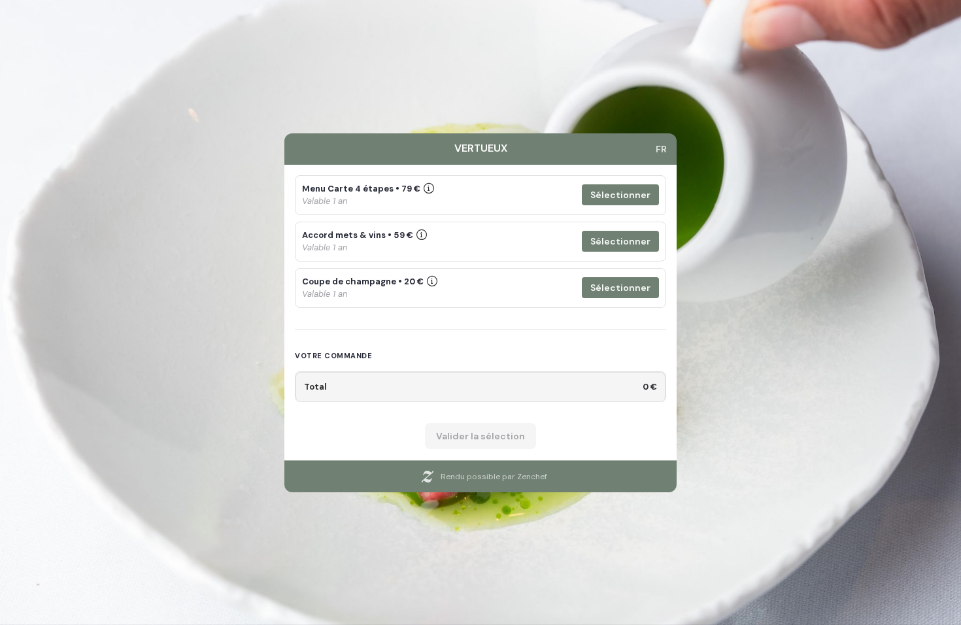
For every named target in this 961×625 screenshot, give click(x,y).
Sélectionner (620, 195)
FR (661, 149)
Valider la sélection (480, 436)
